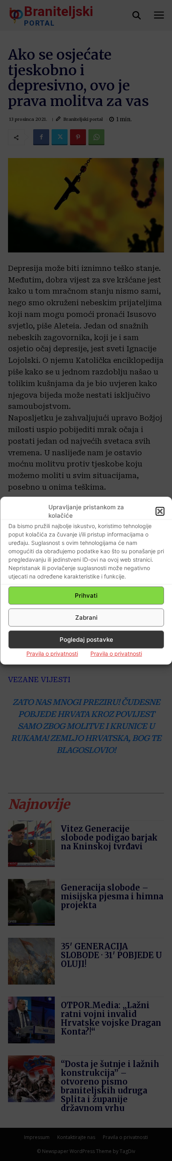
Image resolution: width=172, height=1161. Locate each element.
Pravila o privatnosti (52, 653)
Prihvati (86, 595)
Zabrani (86, 617)
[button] (160, 511)
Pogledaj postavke (86, 639)
